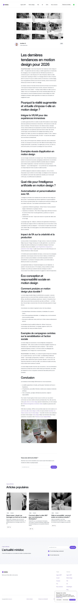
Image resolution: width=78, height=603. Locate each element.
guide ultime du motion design (30, 401)
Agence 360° (59, 575)
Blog (67, 589)
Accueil (57, 577)
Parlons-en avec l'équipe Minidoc (43, 416)
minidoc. (9, 599)
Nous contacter (59, 586)
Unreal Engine (69, 586)
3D (67, 583)
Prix (57, 583)
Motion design (69, 577)
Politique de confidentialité (43, 598)
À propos (58, 580)
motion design (36, 414)
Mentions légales (30, 598)
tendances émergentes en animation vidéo (32, 403)
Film (67, 580)
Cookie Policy (59, 597)
